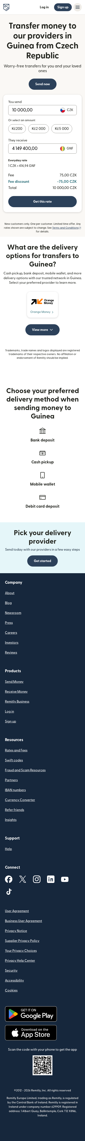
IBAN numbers (15, 790)
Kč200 (17, 128)
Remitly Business (17, 701)
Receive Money (16, 691)
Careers (11, 632)
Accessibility (14, 980)
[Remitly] (6, 7)
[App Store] (31, 1033)
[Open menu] (77, 7)
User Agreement (17, 911)
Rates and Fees (16, 750)
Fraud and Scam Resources (25, 770)
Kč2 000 (38, 128)
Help (8, 849)
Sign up (62, 7)
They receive (17, 140)
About (9, 593)
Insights (11, 820)
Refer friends (14, 810)
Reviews (11, 652)
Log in (44, 7)
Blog (8, 603)
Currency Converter (20, 800)
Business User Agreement (23, 921)
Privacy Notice (16, 931)
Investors (11, 642)
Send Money (14, 681)
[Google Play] (31, 1014)
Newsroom (13, 613)
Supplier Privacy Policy (22, 940)
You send (15, 102)
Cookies (11, 990)
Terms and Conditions (66, 228)
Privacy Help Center (20, 960)
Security (11, 970)
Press (9, 622)
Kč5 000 (62, 128)
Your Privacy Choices (21, 950)
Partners (11, 780)
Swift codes (14, 760)
